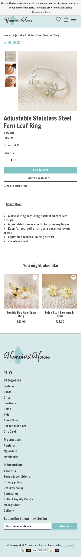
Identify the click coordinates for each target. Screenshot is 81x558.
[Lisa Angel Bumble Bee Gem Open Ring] (21, 291)
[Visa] (34, 551)
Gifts (7, 397)
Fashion (9, 386)
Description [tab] (13, 204)
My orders (11, 451)
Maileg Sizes (12, 505)
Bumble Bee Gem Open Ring (21, 314)
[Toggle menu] (73, 19)
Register (10, 445)
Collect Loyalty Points (18, 499)
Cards (7, 392)
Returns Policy (13, 488)
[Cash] (51, 551)
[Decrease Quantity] (7, 159)
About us (10, 471)
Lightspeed (67, 545)
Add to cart (40, 170)
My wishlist (11, 457)
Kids (6, 414)
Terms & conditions (17, 476)
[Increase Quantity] (15, 159)
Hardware (10, 403)
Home (7, 35)
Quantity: (9, 153)
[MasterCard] (28, 551)
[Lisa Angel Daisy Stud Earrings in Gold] (59, 291)
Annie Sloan (11, 420)
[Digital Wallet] (42, 551)
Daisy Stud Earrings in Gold (60, 314)
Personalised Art (15, 426)
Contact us (11, 493)
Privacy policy (13, 482)
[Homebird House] (18, 19)
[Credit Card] (22, 551)
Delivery (9, 510)
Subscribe (64, 526)
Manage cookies (41, 12)
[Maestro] (57, 551)
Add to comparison (17, 185)
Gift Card (10, 431)
